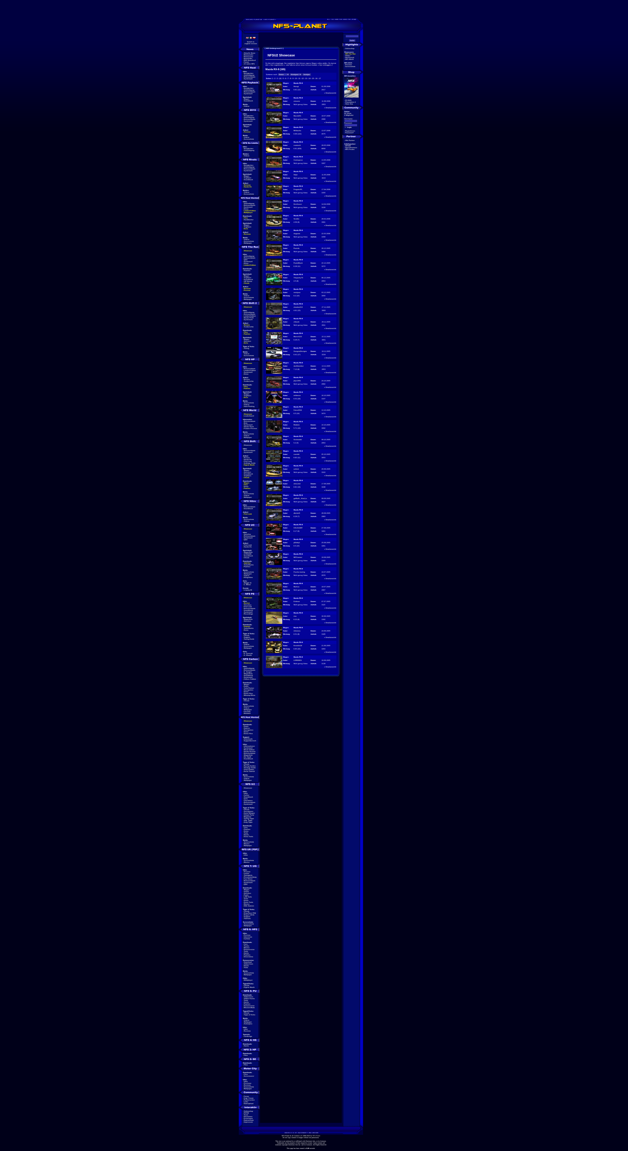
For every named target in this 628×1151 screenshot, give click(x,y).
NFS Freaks (350, 149)
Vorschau (247, 605)
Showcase (248, 445)
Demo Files (248, 693)
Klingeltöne (248, 577)
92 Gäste (347, 113)
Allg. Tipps (248, 820)
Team (246, 1115)
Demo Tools (248, 836)
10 (296, 78)
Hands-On (248, 187)
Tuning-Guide (249, 639)
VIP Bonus (248, 281)
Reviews (247, 185)
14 (310, 78)
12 (303, 78)
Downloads (248, 739)
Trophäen (247, 178)
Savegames (248, 690)
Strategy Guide (250, 768)
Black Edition (249, 750)
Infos (246, 793)
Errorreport (248, 1118)
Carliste (247, 939)
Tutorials (247, 918)
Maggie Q (247, 583)
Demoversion (249, 949)
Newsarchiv (248, 55)
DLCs (246, 229)
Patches (247, 270)
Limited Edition (250, 211)
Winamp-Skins (249, 695)
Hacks (246, 835)
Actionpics (248, 1024)
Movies (247, 844)
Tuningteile (248, 875)
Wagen (246, 99)
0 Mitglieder (349, 115)
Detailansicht (331, 93)
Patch (246, 686)
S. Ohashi (248, 655)
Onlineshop (248, 1111)
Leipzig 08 (248, 590)
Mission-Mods (249, 1007)
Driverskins (248, 957)
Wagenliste (248, 552)
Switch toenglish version (250, 42)
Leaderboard (249, 416)
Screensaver (249, 1076)
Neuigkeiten (248, 73)
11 (299, 78)
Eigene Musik (249, 465)
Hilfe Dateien (249, 906)
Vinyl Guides (249, 769)
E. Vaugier (248, 672)
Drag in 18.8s (249, 915)
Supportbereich (250, 741)
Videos (246, 106)
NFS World (349, 59)
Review (247, 325)
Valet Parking (249, 406)
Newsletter (248, 58)
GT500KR (247, 554)
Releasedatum (249, 77)
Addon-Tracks (249, 998)
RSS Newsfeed (250, 60)
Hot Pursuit (349, 57)
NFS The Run (350, 54)
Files (246, 218)
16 (316, 78)
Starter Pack (249, 427)
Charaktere (248, 800)
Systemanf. (248, 79)
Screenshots (249, 139)
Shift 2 (347, 56)
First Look (248, 461)
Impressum (248, 1122)
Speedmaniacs (351, 147)
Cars (246, 827)
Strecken (247, 341)
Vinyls (246, 891)
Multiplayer (248, 212)
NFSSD (348, 146)
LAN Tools (248, 897)
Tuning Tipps (249, 818)
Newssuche (248, 57)
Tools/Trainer (249, 688)
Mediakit (247, 713)
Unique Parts (249, 815)
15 (313, 78)
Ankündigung (249, 75)
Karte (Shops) (249, 813)
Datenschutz (249, 1120)
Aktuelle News (249, 53)
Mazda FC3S (249, 318)
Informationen (249, 746)
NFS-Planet (316, 1136)
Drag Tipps (248, 822)
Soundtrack (248, 101)
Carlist (246, 795)
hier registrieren (276, 65)
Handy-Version (249, 751)
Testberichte (249, 327)
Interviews (248, 937)
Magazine (247, 817)
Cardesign (248, 1036)
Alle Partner (350, 140)
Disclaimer (248, 1116)
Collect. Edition (250, 679)
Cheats (246, 283)
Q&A (245, 260)
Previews (247, 1083)
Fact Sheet (248, 879)
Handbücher (248, 220)
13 (306, 78)
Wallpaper (248, 243)
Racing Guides (250, 766)
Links (246, 1102)
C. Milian (247, 584)
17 (320, 78)
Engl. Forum (248, 1098)
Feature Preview (250, 428)
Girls (246, 799)
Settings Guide (250, 463)
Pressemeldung (250, 877)
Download (248, 962)
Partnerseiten (249, 1100)
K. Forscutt (248, 653)
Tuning (246, 348)
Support (247, 637)
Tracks (246, 946)
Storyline (247, 534)
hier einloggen (325, 65)
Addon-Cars (248, 964)
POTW (246, 1113)
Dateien (247, 728)
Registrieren (350, 131)
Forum (246, 62)
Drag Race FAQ (250, 913)
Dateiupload (248, 1103)
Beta (245, 423)
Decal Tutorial (249, 771)
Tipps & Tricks (249, 1015)
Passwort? (349, 133)
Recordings (248, 614)
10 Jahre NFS (249, 64)
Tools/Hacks (249, 565)
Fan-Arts (247, 711)
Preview (247, 132)
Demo (246, 209)
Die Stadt (247, 757)
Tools (246, 833)
